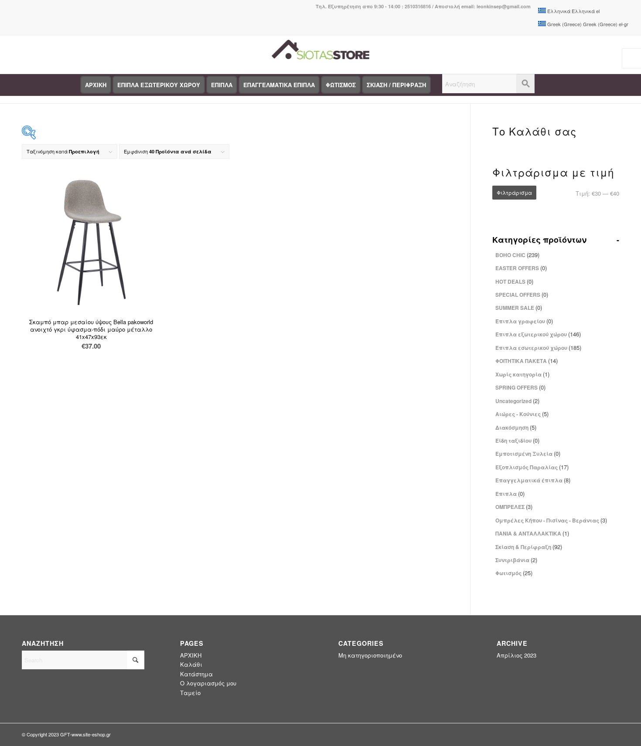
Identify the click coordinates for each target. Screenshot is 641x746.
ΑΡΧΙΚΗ (190, 655)
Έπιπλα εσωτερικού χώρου (538, 347)
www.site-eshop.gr (91, 734)
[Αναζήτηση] (488, 85)
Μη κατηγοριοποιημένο (370, 655)
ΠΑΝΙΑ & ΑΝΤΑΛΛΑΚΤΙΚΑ (532, 533)
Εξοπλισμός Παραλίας (532, 467)
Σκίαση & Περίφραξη (528, 547)
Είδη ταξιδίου (517, 440)
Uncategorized (517, 401)
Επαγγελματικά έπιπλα (532, 480)
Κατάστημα (196, 674)
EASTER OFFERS (521, 268)
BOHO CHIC (517, 255)
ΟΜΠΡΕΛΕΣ (513, 506)
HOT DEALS (514, 281)
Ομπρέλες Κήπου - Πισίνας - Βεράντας (551, 520)
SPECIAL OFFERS (521, 294)
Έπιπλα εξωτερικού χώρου (538, 334)
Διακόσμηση (515, 427)
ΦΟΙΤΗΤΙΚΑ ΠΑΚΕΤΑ (526, 360)
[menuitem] (96, 85)
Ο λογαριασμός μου (208, 683)
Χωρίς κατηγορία (522, 374)
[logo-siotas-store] (321, 54)
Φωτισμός (513, 573)
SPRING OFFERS (520, 387)
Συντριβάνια (516, 560)
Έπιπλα (510, 493)
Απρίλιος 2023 (516, 655)
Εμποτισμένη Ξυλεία (527, 453)
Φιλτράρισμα (514, 192)
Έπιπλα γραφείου (524, 321)
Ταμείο (190, 692)
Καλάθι (191, 664)
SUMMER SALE (518, 307)
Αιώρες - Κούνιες (522, 414)
